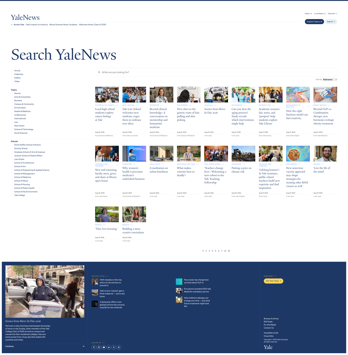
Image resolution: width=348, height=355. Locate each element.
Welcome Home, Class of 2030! (92, 24)
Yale (268, 348)
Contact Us (269, 328)
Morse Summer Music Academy (63, 24)
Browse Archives (271, 318)
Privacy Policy (269, 336)
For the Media (270, 324)
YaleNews (25, 18)
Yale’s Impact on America (37, 24)
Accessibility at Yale (271, 333)
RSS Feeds (268, 321)
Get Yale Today (272, 281)
